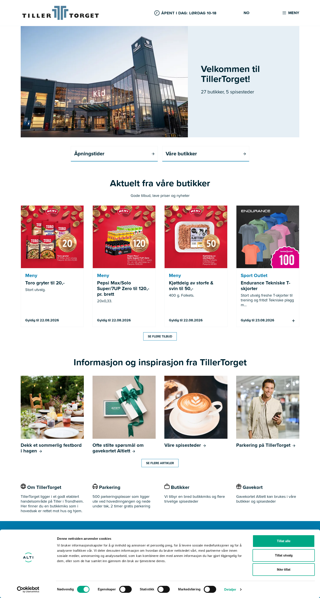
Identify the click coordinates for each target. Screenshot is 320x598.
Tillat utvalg (284, 555)
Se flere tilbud (160, 336)
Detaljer (230, 589)
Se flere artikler (160, 463)
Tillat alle (283, 541)
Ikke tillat (283, 569)
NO (246, 13)
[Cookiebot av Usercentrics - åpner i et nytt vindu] (28, 589)
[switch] (125, 589)
